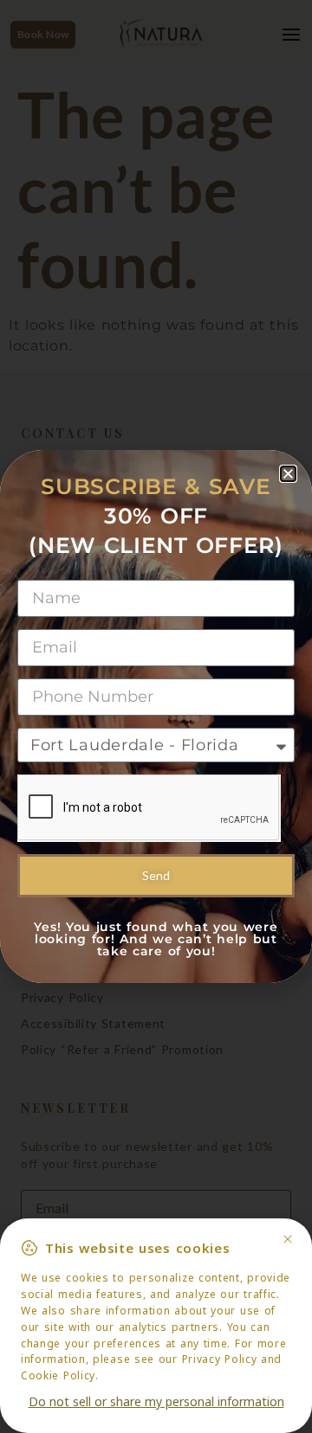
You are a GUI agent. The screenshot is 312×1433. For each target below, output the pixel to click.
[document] (156, 716)
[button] (288, 473)
